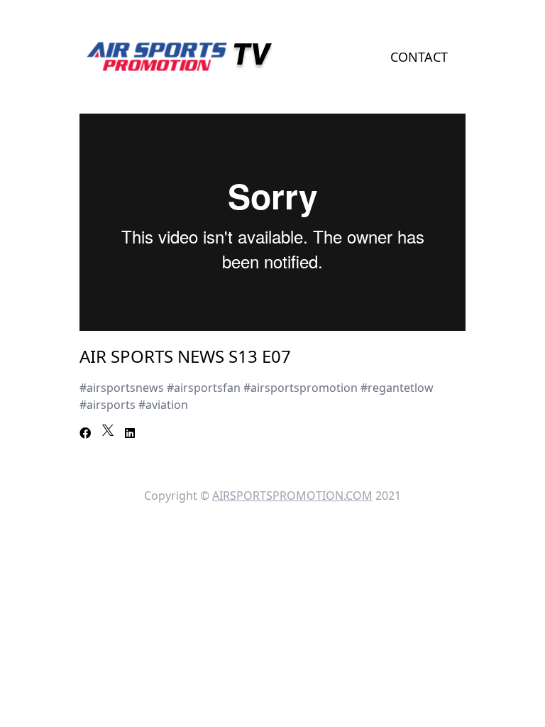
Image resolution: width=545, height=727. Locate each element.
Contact (419, 56)
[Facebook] (85, 433)
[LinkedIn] (130, 433)
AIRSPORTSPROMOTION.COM (292, 495)
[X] (108, 430)
